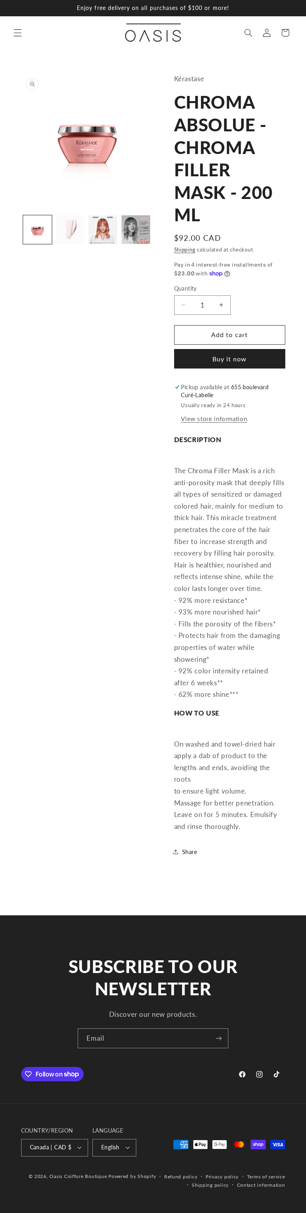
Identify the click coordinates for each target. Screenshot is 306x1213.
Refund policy (181, 1176)
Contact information (261, 1185)
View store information (214, 418)
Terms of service (266, 1176)
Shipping (185, 250)
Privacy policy (222, 1176)
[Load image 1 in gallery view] (37, 229)
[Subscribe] (219, 1038)
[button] (17, 32)
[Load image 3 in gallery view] (102, 229)
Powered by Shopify (132, 1176)
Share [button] (190, 851)
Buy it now (229, 359)
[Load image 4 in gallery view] (136, 229)
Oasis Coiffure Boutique (78, 1176)
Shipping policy (210, 1185)
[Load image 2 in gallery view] (70, 229)
